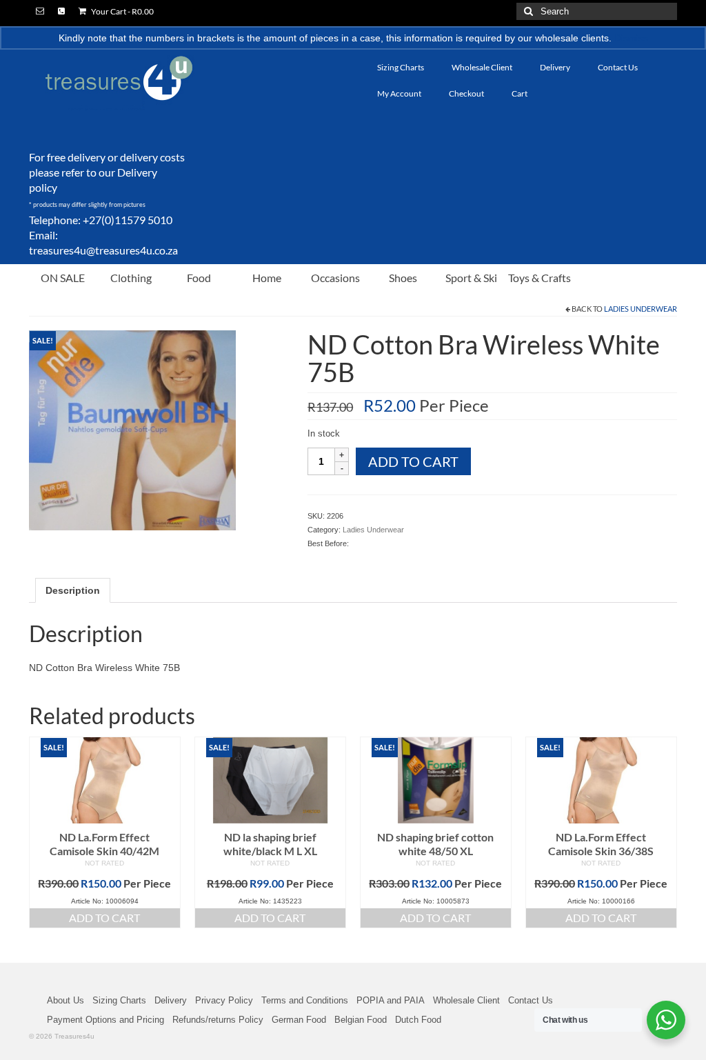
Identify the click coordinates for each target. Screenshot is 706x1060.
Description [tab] (73, 590)
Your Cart (122, 11)
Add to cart (413, 461)
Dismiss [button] (631, 37)
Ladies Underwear (640, 308)
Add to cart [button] (104, 917)
